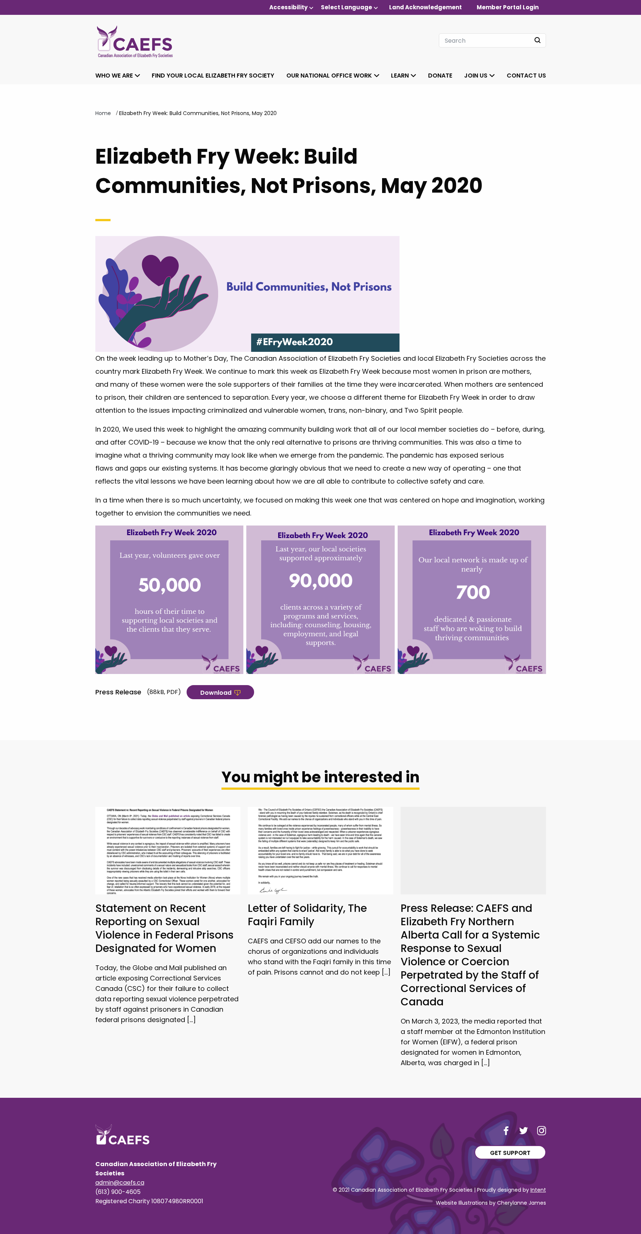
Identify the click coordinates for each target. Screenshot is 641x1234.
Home (103, 113)
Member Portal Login (508, 7)
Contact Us (526, 75)
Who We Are (114, 75)
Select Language (346, 7)
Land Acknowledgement (425, 7)
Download (215, 692)
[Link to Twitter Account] (523, 1130)
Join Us (475, 75)
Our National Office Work (329, 75)
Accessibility (288, 7)
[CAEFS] (134, 40)
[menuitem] (291, 7)
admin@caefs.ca (119, 1182)
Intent (538, 1190)
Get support (510, 1153)
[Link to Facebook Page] (506, 1130)
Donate (440, 75)
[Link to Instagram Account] (541, 1130)
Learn (400, 75)
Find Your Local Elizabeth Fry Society (213, 75)
